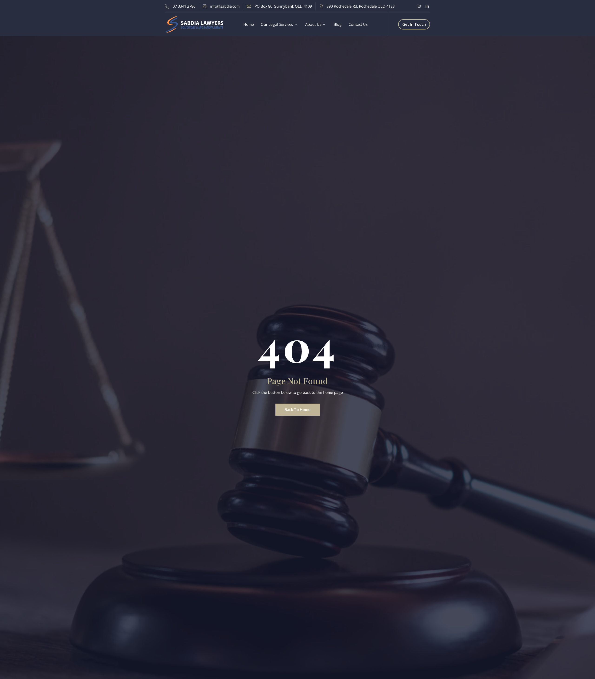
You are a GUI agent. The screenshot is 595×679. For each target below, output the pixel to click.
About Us (313, 24)
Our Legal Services (277, 24)
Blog (338, 24)
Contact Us (358, 24)
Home (248, 24)
